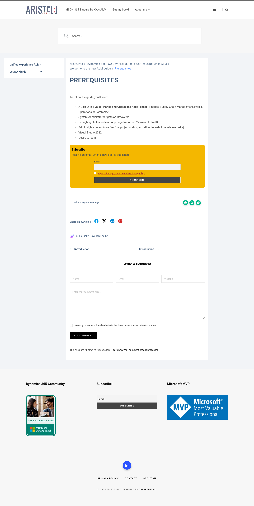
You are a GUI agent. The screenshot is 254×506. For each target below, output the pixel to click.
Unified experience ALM (151, 64)
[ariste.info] (41, 10)
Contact (131, 478)
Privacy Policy (108, 478)
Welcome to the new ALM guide (90, 68)
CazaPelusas (147, 489)
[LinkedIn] (127, 465)
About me (150, 478)
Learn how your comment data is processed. (135, 350)
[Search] (225, 9)
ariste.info (76, 64)
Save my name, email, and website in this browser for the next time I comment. (115, 325)
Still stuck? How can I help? (92, 235)
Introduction (81, 249)
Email (97, 161)
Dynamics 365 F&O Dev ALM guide (110, 64)
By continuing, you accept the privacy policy (121, 173)
